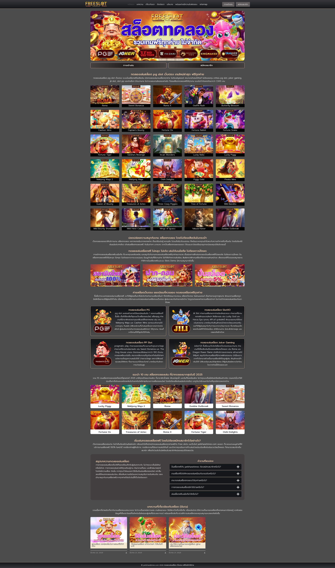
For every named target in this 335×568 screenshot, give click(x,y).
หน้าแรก (131, 4)
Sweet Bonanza (230, 406)
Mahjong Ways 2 (136, 406)
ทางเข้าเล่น (228, 4)
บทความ (140, 4)
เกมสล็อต (118, 296)
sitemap (203, 4)
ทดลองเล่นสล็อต (170, 565)
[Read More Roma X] (167, 420)
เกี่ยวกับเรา (150, 4)
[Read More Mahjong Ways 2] (136, 394)
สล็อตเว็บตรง (187, 296)
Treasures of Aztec (136, 432)
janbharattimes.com (207, 444)
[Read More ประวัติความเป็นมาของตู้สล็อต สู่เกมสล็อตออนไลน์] (187, 530)
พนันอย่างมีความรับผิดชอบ (186, 4)
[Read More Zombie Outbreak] (199, 394)
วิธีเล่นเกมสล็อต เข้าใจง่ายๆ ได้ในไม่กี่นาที (147, 545)
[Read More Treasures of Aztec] (136, 420)
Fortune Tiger (198, 432)
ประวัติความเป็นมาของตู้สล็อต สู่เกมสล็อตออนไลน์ (185, 545)
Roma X (167, 432)
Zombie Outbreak (198, 406)
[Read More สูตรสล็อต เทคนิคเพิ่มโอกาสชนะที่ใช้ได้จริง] (108, 530)
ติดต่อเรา (160, 4)
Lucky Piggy (104, 406)
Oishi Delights (230, 432)
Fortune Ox (105, 432)
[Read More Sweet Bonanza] (230, 394)
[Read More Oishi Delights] (230, 420)
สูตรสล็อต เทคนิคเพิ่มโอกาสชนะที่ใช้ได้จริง (108, 545)
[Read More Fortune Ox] (104, 420)
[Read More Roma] (167, 394)
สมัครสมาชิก (243, 4)
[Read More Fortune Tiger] (199, 420)
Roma (167, 406)
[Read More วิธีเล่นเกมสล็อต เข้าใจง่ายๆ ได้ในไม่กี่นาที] (148, 530)
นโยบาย (170, 4)
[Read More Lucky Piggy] (104, 394)
